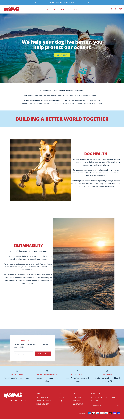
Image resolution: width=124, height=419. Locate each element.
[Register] (118, 405)
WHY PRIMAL (66, 9)
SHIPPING (77, 397)
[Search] (112, 9)
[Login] (115, 9)
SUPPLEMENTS (42, 397)
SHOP (56, 9)
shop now (62, 55)
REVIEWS (62, 397)
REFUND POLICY (42, 404)
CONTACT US (78, 404)
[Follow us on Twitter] (11, 400)
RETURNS (76, 400)
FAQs (61, 400)
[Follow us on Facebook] (6, 400)
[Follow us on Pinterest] (21, 400)
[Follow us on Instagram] (16, 400)
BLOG (76, 9)
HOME (48, 9)
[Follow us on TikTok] (26, 400)
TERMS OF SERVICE (43, 400)
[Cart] (119, 9)
